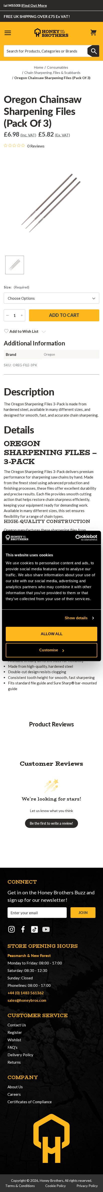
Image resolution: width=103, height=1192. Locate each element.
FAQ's (13, 1047)
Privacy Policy (87, 1186)
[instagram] (12, 929)
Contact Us (17, 1025)
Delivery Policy (20, 1054)
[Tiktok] (34, 929)
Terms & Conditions (20, 1186)
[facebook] (23, 929)
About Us (15, 1087)
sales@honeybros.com (27, 1000)
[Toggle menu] (7, 32)
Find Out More (28, 5)
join (83, 912)
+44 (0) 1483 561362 (26, 993)
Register (15, 1032)
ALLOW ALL (51, 634)
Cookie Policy (55, 1186)
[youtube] (46, 929)
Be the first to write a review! (51, 823)
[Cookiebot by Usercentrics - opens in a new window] (75, 537)
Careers (14, 1094)
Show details (76, 618)
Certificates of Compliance (30, 1101)
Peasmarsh (17, 955)
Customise (48, 650)
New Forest (41, 955)
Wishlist (14, 1040)
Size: (16, 287)
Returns (14, 1062)
